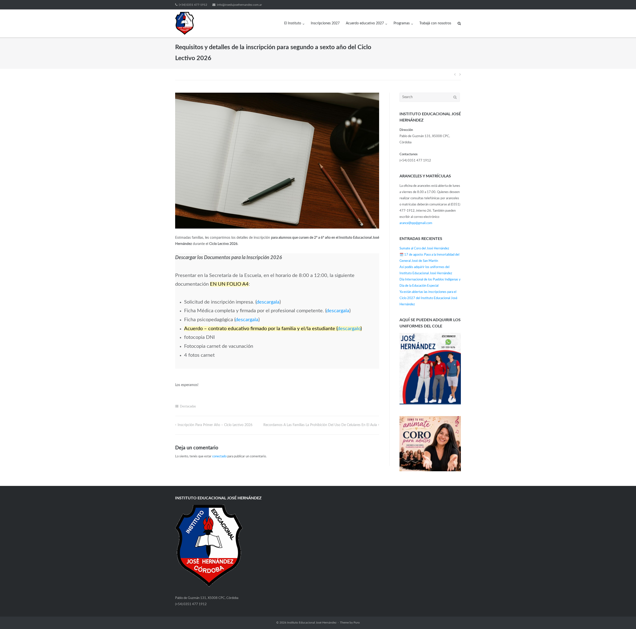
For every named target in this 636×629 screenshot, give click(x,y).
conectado (219, 456)
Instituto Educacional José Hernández (311, 622)
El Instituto (292, 23)
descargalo (348, 328)
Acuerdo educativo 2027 (365, 23)
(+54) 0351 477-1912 (193, 4)
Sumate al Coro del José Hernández (424, 248)
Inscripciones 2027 (325, 23)
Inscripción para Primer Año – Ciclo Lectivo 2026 (215, 425)
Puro (357, 622)
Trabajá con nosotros (435, 23)
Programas (402, 23)
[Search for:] (429, 97)
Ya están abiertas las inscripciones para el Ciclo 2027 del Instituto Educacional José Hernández (428, 298)
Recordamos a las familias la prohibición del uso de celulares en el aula (320, 425)
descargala (267, 302)
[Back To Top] (624, 617)
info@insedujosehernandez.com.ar (239, 4)
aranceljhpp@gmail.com (415, 223)
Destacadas (188, 406)
